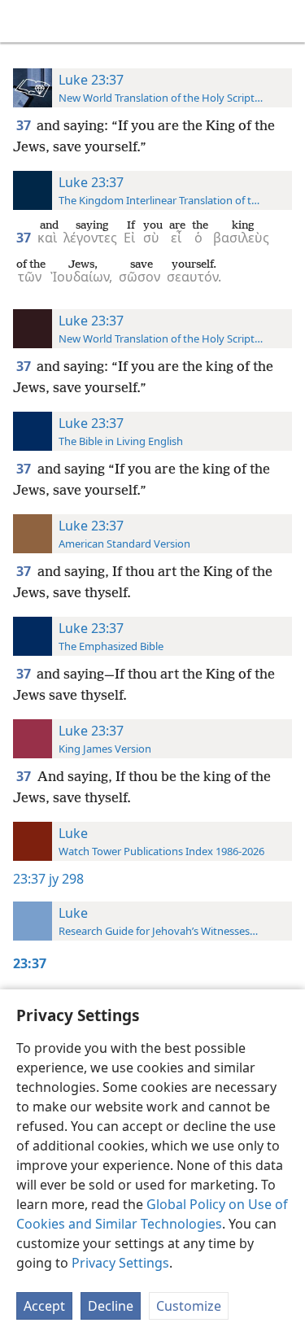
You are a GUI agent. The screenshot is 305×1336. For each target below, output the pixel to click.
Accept (44, 1306)
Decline (110, 1306)
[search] (285, 21)
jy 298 (66, 879)
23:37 (29, 879)
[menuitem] (24, 21)
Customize (188, 1306)
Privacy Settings (120, 1263)
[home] (24, 21)
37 (24, 125)
